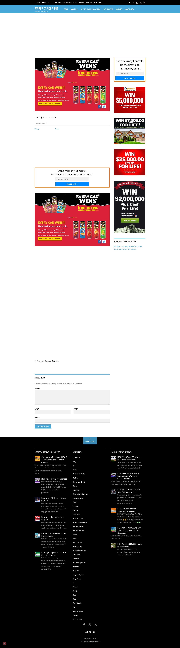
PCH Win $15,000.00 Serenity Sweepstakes (129, 545)
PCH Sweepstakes (79, 563)
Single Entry (77, 579)
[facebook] (133, 2)
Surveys (75, 587)
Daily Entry (76, 490)
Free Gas (76, 506)
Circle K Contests (79, 474)
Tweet (37, 129)
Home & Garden (78, 526)
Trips (74, 607)
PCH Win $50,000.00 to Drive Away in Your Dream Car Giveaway (129, 530)
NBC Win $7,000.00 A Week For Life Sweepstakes (129, 458)
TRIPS (90, 2)
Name (37, 409)
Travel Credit (77, 603)
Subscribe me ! (72, 184)
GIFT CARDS (79, 2)
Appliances (76, 458)
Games (75, 510)
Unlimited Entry (78, 611)
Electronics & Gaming (80, 494)
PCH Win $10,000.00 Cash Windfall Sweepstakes (128, 491)
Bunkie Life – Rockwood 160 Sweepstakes (53, 534)
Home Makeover (78, 530)
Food (74, 502)
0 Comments (40, 123)
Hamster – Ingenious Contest (54, 479)
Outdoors (76, 559)
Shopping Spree (78, 575)
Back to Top (90, 441)
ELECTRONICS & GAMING (62, 2)
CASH (38, 2)
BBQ (74, 462)
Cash (74, 470)
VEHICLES (99, 2)
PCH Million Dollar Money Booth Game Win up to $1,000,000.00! (128, 476)
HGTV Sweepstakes (80, 522)
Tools (74, 595)
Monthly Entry (77, 546)
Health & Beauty (78, 518)
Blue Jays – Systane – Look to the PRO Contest (53, 553)
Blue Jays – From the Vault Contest (52, 518)
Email (76, 409)
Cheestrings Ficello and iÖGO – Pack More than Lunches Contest (54, 460)
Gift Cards (76, 514)
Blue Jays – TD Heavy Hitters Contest (53, 499)
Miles (74, 538)
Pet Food (76, 567)
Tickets (75, 591)
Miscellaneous (77, 542)
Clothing (75, 478)
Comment (38, 388)
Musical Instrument (79, 550)
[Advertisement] (90, 32)
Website (37, 417)
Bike (74, 466)
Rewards (76, 571)
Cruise (75, 486)
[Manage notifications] (4, 643)
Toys (74, 599)
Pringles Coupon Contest (47, 361)
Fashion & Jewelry (79, 498)
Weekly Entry (77, 619)
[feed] (140, 2)
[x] (137, 2)
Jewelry (75, 534)
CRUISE (47, 2)
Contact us (90, 631)
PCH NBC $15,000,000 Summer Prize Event (126, 510)
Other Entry (77, 554)
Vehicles (75, 615)
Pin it (56, 129)
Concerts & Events (79, 482)
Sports (75, 583)
